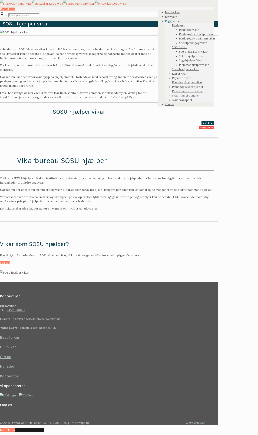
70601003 (61, 422)
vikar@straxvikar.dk (43, 327)
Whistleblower (195, 422)
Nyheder (7, 366)
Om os (5, 356)
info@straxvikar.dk (48, 319)
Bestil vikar (9, 337)
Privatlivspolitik (80, 422)
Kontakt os (7, 9)
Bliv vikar (8, 347)
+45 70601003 (16, 310)
